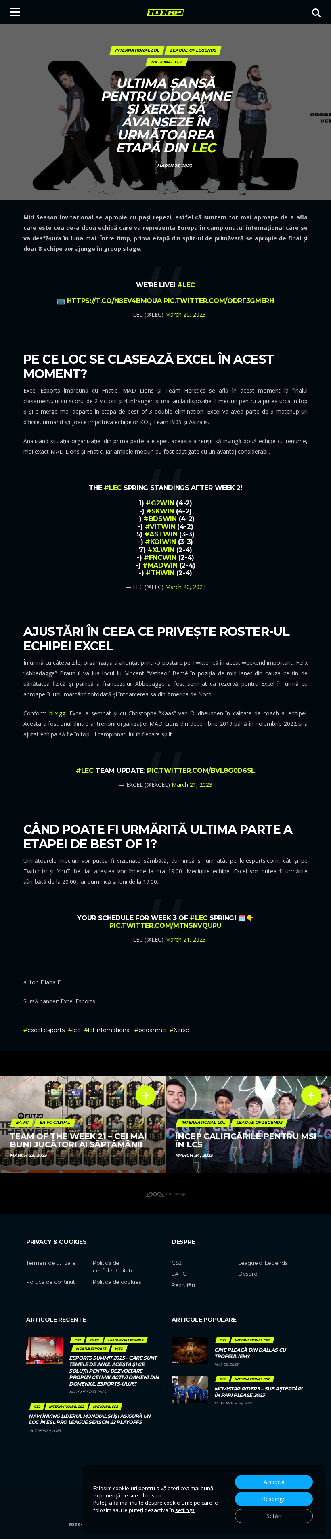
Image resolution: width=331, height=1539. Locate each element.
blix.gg (57, 713)
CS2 (177, 1262)
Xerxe (181, 1030)
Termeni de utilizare (51, 1262)
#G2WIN (160, 503)
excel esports (46, 1030)
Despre (247, 1273)
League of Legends (262, 1262)
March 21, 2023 (192, 784)
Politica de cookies (117, 1281)
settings (185, 1510)
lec (76, 1030)
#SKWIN (160, 511)
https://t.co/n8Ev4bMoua (114, 301)
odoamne (152, 1030)
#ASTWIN (161, 534)
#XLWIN (160, 550)
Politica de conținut (50, 1281)
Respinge (274, 1499)
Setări (273, 1516)
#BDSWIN (160, 519)
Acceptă (274, 1482)
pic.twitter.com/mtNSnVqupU (165, 925)
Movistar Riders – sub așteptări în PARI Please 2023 (258, 1392)
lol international (109, 1030)
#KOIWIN (160, 542)
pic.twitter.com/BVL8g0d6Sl (201, 770)
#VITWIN (160, 526)
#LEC (186, 285)
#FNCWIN (160, 557)
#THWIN (160, 573)
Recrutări (183, 1285)
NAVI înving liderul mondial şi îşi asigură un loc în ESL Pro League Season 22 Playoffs (90, 1419)
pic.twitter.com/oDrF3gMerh (218, 301)
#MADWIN (160, 565)
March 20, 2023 (185, 314)
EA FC (179, 1273)
